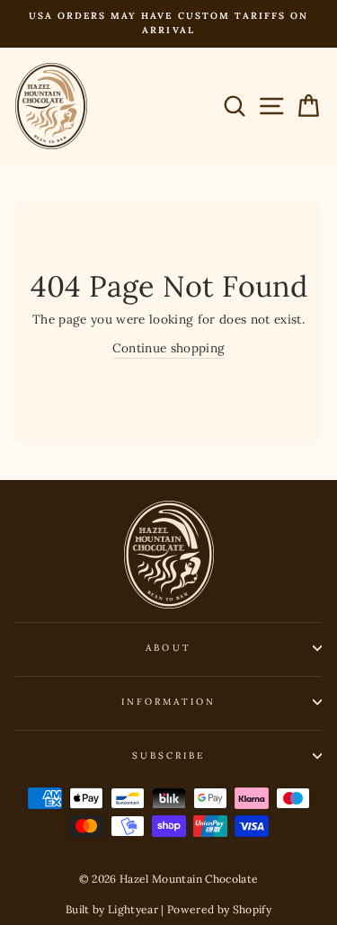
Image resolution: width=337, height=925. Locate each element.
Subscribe (169, 755)
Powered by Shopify (219, 909)
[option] (168, 24)
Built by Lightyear (112, 909)
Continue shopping (169, 348)
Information (169, 701)
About (168, 648)
